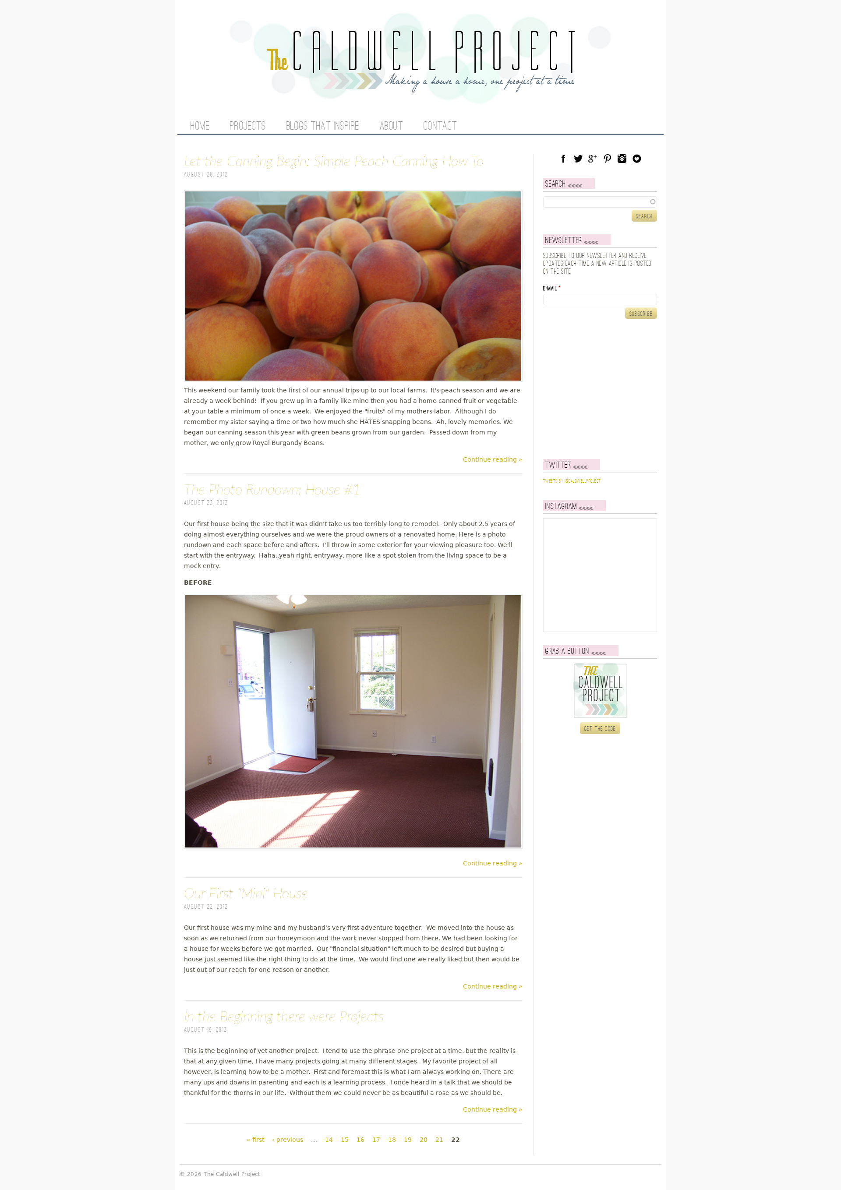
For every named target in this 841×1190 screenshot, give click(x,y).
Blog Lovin (637, 158)
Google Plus (592, 158)
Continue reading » (493, 459)
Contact (440, 126)
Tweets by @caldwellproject (572, 481)
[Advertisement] (598, 389)
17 (376, 1139)
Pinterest (607, 158)
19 (408, 1139)
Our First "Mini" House (246, 894)
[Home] (420, 87)
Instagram (622, 158)
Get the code (600, 728)
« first (255, 1139)
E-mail (552, 288)
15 (345, 1139)
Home (200, 126)
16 (360, 1139)
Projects (248, 126)
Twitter (578, 158)
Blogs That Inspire (322, 126)
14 (329, 1139)
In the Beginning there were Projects (284, 1017)
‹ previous (287, 1139)
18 (392, 1139)
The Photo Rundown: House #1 (272, 490)
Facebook (563, 158)
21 (439, 1139)
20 (424, 1139)
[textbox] (600, 202)
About (391, 126)
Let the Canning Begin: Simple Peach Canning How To (334, 162)
